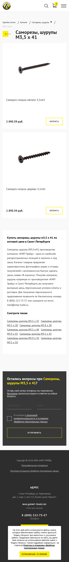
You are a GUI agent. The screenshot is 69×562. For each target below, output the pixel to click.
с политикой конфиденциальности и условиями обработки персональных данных (31, 418)
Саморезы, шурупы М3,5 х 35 (23, 321)
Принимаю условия (34, 554)
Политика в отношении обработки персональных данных (34, 471)
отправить (34, 432)
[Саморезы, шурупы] (7, 34)
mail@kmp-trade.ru (34, 504)
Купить (54, 121)
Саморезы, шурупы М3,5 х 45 (36, 333)
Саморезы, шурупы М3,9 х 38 (36, 325)
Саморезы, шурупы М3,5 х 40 (23, 329)
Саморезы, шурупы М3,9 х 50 (23, 338)
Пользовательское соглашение (34, 465)
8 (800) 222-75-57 (34, 515)
